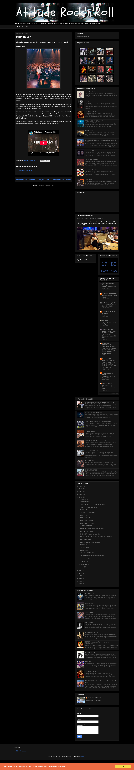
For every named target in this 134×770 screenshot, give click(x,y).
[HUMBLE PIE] (101, 69)
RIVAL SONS (84, 550)
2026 (81, 486)
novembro (84, 559)
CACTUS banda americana (88, 510)
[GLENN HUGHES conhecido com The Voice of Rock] (92, 60)
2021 (81, 570)
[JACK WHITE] (110, 69)
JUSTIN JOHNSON (86, 526)
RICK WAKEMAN (85, 539)
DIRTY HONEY (85, 518)
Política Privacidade (23, 27)
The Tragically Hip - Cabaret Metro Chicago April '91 (108, 387)
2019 (81, 576)
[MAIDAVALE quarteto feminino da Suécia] (110, 78)
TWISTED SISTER (91, 662)
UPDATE (87, 101)
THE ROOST (89, 130)
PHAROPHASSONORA (109, 294)
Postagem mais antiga (62, 179)
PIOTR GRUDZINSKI (86, 520)
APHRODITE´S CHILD (87, 553)
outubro (83, 561)
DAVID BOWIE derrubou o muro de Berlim (98, 421)
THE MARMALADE (91, 470)
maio (82, 567)
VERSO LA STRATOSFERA (107, 344)
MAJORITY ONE (90, 603)
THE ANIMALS (89, 460)
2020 (81, 573)
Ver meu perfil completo (93, 700)
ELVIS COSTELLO (91, 169)
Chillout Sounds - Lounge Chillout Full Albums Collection (109, 331)
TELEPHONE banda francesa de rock (92, 555)
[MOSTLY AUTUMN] (101, 60)
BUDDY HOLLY (90, 92)
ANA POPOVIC (85, 501)
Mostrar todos (114, 393)
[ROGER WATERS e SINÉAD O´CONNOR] (83, 60)
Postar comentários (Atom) (46, 185)
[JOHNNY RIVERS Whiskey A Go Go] (110, 51)
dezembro (84, 499)
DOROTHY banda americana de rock (91, 528)
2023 (81, 494)
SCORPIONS (89, 613)
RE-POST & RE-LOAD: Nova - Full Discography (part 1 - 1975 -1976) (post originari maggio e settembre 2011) (109, 350)
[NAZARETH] (101, 78)
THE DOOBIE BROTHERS (88, 507)
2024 (81, 491)
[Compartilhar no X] (45, 161)
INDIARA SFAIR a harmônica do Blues (97, 441)
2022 (81, 497)
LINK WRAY (88, 179)
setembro (84, 564)
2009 (81, 584)
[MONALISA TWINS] (92, 69)
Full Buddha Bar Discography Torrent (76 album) (109, 336)
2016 (81, 578)
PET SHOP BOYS (90, 150)
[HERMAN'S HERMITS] (83, 51)
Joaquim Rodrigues (94, 698)
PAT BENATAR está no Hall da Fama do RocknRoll (96, 536)
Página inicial (44, 179)
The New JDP (106, 359)
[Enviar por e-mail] (41, 161)
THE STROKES (90, 652)
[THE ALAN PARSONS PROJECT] (92, 51)
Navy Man (105, 315)
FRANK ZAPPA (85, 545)
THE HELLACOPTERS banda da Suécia (92, 504)
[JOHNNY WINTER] (83, 69)
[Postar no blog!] (43, 161)
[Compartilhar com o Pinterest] (49, 161)
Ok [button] (123, 766)
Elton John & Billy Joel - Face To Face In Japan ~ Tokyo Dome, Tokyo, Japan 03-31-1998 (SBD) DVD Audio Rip (109, 364)
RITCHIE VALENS (90, 431)
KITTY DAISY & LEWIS (92, 632)
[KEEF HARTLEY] (92, 78)
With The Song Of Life (109, 303)
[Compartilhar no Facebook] (47, 161)
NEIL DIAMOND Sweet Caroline (90, 542)
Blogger (82, 756)
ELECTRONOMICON (91, 450)
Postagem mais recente (25, 179)
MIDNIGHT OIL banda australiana (90, 534)
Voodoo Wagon (107, 383)
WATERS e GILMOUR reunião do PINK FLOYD (99, 402)
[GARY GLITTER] (101, 51)
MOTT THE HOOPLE (91, 160)
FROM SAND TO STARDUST (94, 121)
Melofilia (105, 320)
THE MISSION (89, 593)
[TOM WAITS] (110, 60)
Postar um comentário (26, 170)
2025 (81, 489)
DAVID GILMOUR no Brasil (93, 412)
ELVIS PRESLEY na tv (87, 523)
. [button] (65, 766)
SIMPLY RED (84, 515)
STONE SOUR (84, 547)
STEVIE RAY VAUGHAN (87, 512)
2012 (81, 581)
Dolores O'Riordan (91, 111)
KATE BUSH (89, 622)
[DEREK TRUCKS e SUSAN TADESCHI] (83, 78)
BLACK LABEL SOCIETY (88, 531)
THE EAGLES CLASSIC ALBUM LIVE (91, 219)
